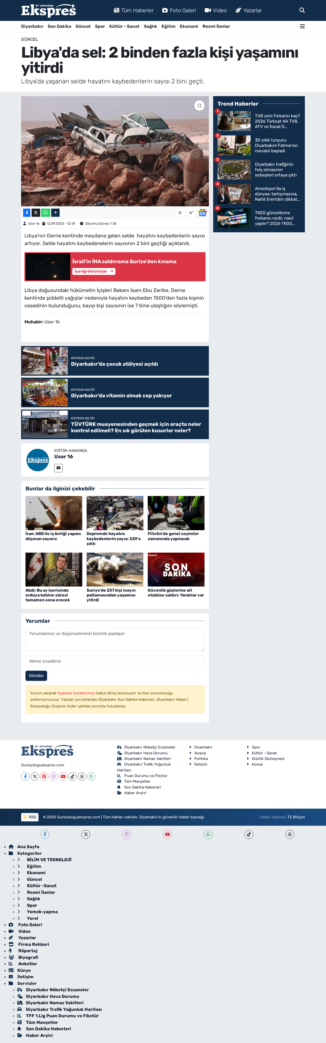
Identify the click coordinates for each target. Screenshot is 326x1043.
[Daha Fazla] (55, 213)
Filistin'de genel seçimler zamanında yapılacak (173, 536)
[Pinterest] (44, 776)
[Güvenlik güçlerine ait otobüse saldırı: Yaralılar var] (176, 569)
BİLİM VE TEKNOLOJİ (49, 859)
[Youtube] (63, 776)
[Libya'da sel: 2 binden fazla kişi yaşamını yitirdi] (115, 151)
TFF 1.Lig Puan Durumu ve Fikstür (62, 1015)
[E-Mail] (58, 468)
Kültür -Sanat (41, 885)
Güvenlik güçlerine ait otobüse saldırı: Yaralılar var (176, 592)
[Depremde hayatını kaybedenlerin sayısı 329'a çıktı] (115, 512)
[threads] (289, 834)
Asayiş (200, 753)
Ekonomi (189, 26)
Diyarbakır (32, 26)
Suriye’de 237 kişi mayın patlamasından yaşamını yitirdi (111, 595)
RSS (32, 817)
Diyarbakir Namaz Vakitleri (147, 758)
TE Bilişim (296, 817)
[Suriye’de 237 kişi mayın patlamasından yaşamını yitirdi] (115, 569)
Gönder (36, 675)
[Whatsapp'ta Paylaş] (45, 213)
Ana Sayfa (28, 846)
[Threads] (82, 776)
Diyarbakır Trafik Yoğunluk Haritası (64, 1009)
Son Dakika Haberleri (142, 787)
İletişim (200, 764)
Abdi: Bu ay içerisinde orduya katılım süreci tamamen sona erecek (47, 595)
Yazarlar (252, 10)
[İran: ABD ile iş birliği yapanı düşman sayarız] (53, 512)
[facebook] (44, 834)
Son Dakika (59, 26)
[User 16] (37, 459)
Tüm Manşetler (137, 781)
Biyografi (27, 957)
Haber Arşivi (135, 793)
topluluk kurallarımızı (77, 693)
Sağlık (150, 26)
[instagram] (126, 834)
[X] (35, 776)
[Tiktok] (72, 776)
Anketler (27, 963)
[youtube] (167, 834)
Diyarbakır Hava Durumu (146, 753)
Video (220, 10)
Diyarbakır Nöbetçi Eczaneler (149, 747)
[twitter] (85, 834)
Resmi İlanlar (216, 26)
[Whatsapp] (91, 776)
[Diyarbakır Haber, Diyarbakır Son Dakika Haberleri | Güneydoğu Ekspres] (48, 10)
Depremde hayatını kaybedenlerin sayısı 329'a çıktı (114, 538)
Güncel (83, 26)
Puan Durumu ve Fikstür (146, 775)
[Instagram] (53, 776)
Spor (100, 26)
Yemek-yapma (42, 911)
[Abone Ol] (202, 212)
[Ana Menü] (302, 26)
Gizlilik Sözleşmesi (268, 758)
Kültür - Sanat (124, 26)
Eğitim (168, 26)
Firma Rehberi (33, 944)
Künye (257, 764)
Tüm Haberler (137, 10)
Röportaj (27, 950)
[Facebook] (25, 776)
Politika (201, 758)
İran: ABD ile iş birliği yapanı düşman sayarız (53, 536)
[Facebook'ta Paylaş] (26, 213)
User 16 (33, 223)
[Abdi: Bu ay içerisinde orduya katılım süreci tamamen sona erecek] (53, 569)
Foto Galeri (183, 10)
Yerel (32, 918)
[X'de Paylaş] (36, 213)
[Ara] (302, 10)
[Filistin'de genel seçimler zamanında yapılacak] (176, 512)
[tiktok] (248, 834)
